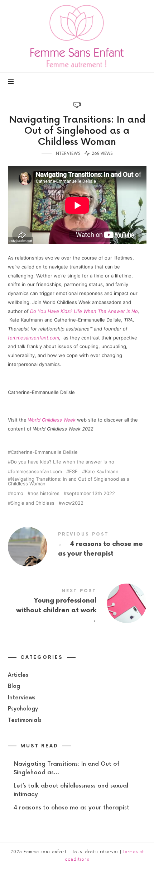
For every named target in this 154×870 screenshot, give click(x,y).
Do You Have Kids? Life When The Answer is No (84, 311)
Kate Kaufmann (102, 471)
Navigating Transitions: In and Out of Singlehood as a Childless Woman (68, 481)
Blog (14, 686)
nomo (17, 493)
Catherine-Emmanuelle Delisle (44, 452)
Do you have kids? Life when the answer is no (62, 462)
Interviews (67, 153)
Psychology (23, 708)
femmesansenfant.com (33, 338)
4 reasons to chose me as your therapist (77, 546)
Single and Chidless (32, 503)
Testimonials (25, 720)
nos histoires (44, 493)
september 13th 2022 (91, 493)
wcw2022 (72, 503)
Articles (18, 674)
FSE (73, 471)
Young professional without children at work (77, 607)
